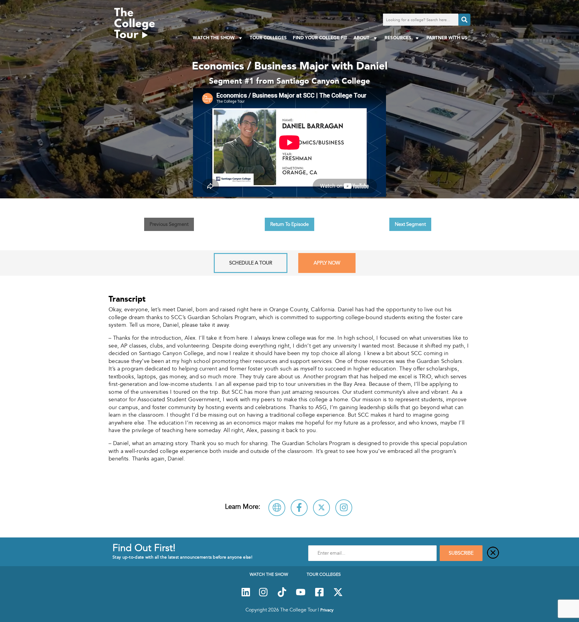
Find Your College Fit (320, 37)
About (361, 37)
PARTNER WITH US (446, 37)
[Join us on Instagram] (263, 595)
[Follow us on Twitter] (338, 595)
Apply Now (327, 263)
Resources (397, 37)
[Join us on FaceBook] (319, 595)
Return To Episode (289, 224)
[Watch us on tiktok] (282, 595)
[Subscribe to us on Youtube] (300, 595)
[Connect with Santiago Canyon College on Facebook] (299, 507)
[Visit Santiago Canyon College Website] (276, 507)
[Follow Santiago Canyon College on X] (321, 507)
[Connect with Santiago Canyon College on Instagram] (343, 507)
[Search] (464, 20)
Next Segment (410, 224)
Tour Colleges (268, 37)
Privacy (327, 610)
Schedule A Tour (250, 263)
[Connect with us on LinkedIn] (245, 595)
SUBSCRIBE (461, 553)
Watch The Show (214, 37)
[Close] (493, 553)
